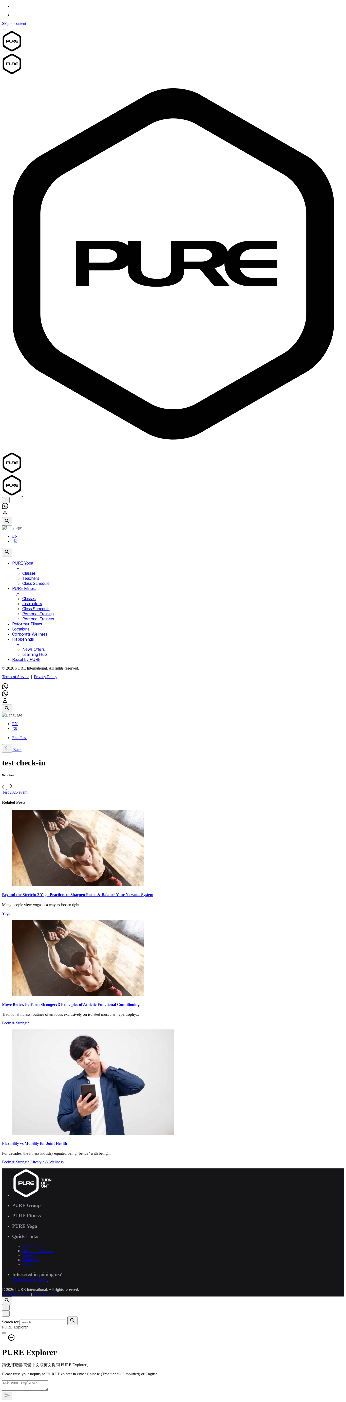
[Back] (7, 748)
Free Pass (19, 737)
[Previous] (4, 787)
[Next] (10, 787)
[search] (72, 1321)
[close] (6, 500)
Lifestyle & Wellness (47, 1162)
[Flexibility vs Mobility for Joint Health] (173, 1082)
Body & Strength (15, 1023)
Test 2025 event (14, 792)
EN (15, 536)
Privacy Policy (45, 677)
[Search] (7, 521)
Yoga (6, 913)
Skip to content (14, 23)
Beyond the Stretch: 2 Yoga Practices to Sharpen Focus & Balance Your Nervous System (77, 894)
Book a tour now (29, 1280)
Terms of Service (15, 677)
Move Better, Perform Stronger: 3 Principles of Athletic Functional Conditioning (71, 1004)
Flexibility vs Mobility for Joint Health (34, 1143)
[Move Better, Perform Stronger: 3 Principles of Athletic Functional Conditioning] (173, 958)
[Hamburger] (4, 29)
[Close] (6, 1308)
